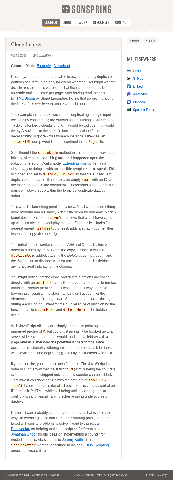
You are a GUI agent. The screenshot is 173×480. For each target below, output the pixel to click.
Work (83, 22)
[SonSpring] (86, 9)
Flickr (137, 71)
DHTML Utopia (23, 98)
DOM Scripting (97, 445)
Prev (134, 40)
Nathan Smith (93, 475)
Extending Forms (76, 163)
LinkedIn (139, 86)
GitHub (138, 78)
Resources (101, 22)
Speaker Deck (143, 110)
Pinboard (139, 102)
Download (62, 66)
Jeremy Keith (72, 440)
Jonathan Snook (24, 434)
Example (44, 66)
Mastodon (140, 94)
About (68, 22)
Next (150, 40)
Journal (51, 22)
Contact (121, 22)
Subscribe (11, 475)
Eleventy (161, 475)
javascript (46, 55)
